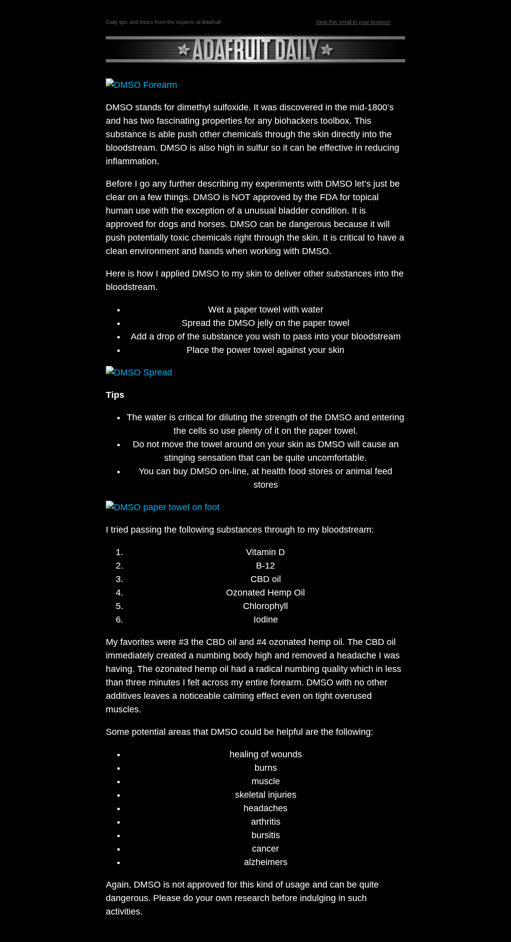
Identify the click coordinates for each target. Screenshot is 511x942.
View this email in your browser (353, 22)
